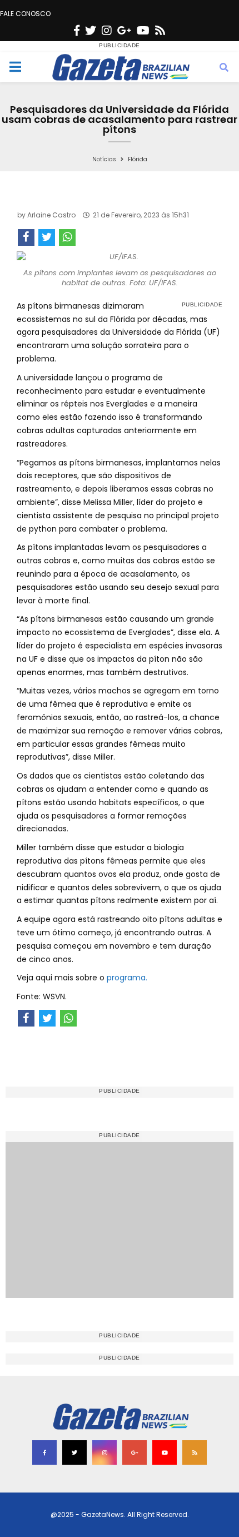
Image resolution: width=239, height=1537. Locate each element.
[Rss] (160, 30)
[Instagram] (107, 30)
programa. (127, 977)
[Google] (124, 30)
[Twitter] (90, 30)
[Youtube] (143, 30)
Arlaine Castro (51, 215)
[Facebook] (76, 30)
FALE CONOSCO (25, 13)
